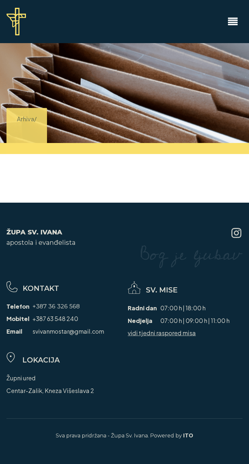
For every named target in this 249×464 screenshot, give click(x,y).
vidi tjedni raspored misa (162, 333)
